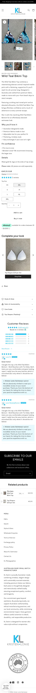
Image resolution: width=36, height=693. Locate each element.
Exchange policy (9, 542)
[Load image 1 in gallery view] (9, 66)
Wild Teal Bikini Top (10, 493)
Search (6, 524)
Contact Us (7, 556)
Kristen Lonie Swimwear (20, 692)
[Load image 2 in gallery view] (18, 66)
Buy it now (18, 218)
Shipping (4, 174)
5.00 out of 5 (23, 327)
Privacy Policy (8, 547)
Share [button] (6, 286)
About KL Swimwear (10, 552)
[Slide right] (34, 67)
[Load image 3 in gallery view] (27, 66)
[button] (2, 10)
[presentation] (3, 255)
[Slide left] (2, 67)
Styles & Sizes (8, 528)
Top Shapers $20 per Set (13, 273)
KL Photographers (10, 561)
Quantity (4, 204)
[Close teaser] (11, 682)
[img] (7, 354)
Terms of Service (9, 538)
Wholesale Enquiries (11, 533)
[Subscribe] (29, 473)
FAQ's (6, 519)
